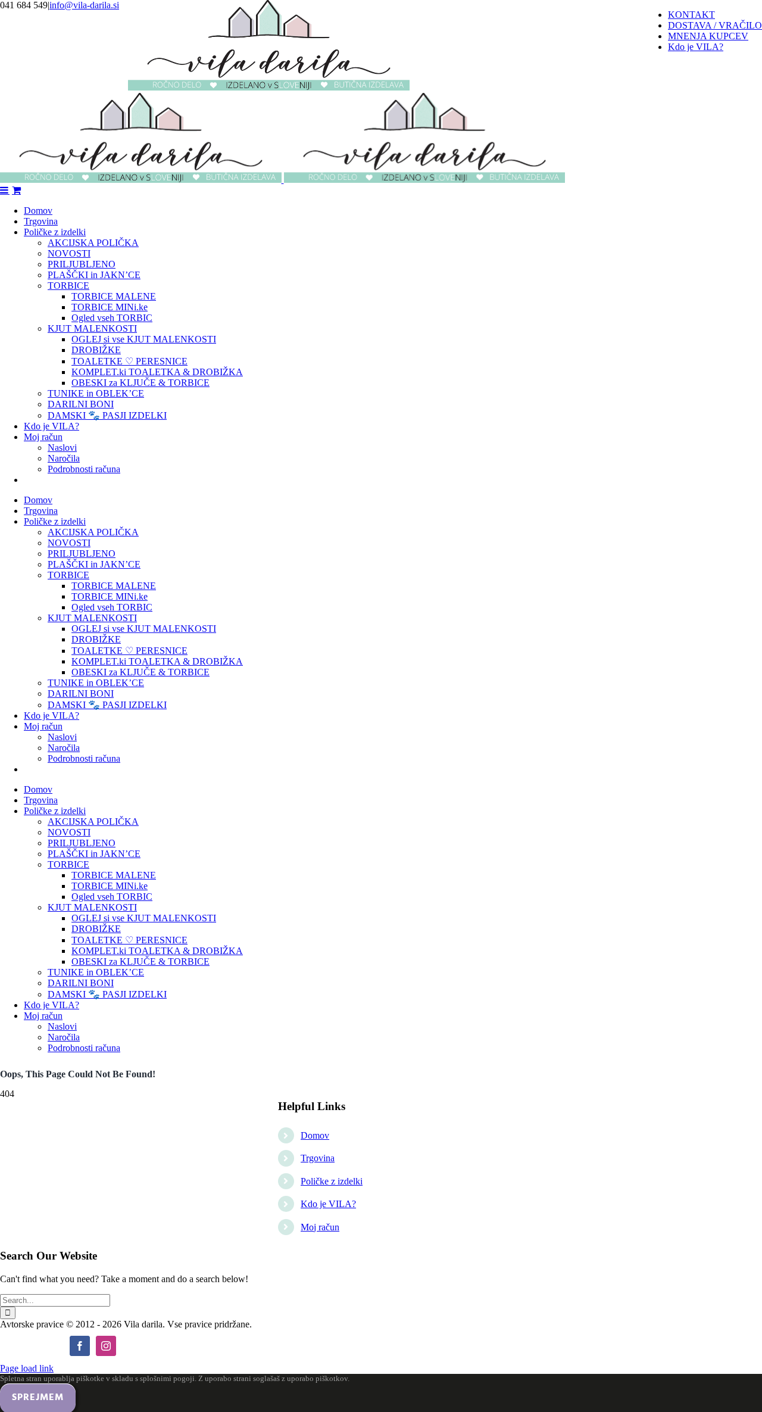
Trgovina (318, 1158)
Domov (315, 1135)
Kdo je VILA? (328, 1204)
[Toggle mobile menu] (5, 190)
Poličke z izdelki (332, 1181)
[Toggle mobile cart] (16, 190)
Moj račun (320, 1227)
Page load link (27, 1368)
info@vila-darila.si (84, 5)
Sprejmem (38, 1397)
